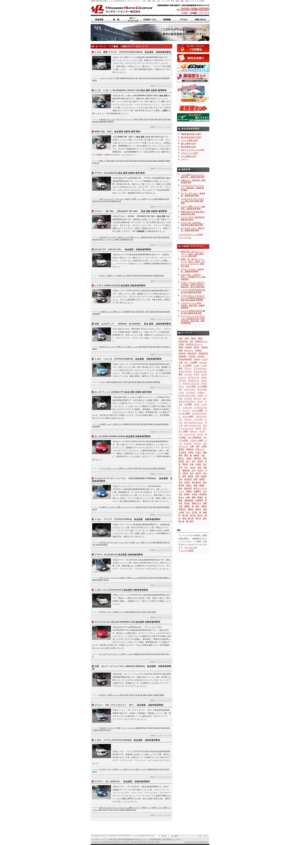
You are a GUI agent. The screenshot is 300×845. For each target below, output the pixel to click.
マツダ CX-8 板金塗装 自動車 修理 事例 (193, 218)
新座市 (135, 161)
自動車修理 (165, 78)
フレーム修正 (188, 416)
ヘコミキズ (129, 654)
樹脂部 (189, 491)
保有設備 (166, 19)
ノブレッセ (187, 407)
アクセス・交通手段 (183, 19)
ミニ (180, 434)
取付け (181, 458)
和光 (205, 458)
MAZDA (204, 347)
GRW (181, 347)
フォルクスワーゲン (128, 507)
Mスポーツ (188, 350)
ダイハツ (197, 398)
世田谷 (181, 449)
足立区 (194, 512)
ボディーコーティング (133, 19)
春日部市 (188, 479)
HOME (184, 13)
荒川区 (187, 503)
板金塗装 (99, 19)
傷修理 (196, 455)
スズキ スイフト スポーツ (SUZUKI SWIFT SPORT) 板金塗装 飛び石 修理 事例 (193, 284)
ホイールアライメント (193, 422)
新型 (184, 476)
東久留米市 (157, 728)
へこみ (101, 78)
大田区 (198, 464)
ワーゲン (197, 443)
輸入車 (96, 163)
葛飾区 (187, 506)
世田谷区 (138, 507)
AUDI (101, 199)
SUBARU (102, 119)
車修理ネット (192, 108)
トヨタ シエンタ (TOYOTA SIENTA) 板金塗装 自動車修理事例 (128, 359)
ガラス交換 (190, 386)
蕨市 (197, 506)
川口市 (144, 78)
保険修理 (123, 78)
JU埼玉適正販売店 (193, 117)
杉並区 (159, 119)
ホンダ (120, 424)
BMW (101, 161)
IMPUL (196, 347)
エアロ (196, 374)
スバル (128, 119)
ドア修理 (116, 78)
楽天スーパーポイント (107, 239)
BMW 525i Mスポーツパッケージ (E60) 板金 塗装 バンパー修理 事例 (193, 253)
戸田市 (147, 311)
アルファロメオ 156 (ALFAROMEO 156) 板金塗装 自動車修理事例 (127, 622)
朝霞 (195, 479)
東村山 (189, 485)
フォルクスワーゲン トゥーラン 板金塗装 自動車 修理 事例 (192, 187)
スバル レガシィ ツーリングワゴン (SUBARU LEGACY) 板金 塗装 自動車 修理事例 (193, 297)
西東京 (204, 506)
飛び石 (198, 518)
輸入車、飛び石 (196, 515)
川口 (186, 467)
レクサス (120, 311)
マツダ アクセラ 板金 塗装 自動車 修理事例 (192, 270)
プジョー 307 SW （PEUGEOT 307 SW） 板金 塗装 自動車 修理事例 (131, 211)
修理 (128, 78)
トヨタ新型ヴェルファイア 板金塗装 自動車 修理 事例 (193, 176)
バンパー (186, 410)
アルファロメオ (113, 654)
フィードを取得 (187, 550)
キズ (106, 78)
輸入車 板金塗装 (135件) (191, 137)
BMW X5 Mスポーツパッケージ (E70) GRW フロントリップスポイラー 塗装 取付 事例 (193, 262)
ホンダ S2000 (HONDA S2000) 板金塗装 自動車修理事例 (122, 436)
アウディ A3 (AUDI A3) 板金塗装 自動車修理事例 (119, 554)
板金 (152, 78)
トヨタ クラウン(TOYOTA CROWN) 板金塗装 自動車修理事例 (127, 740)
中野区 (140, 119)
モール (200, 434)
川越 (199, 467)
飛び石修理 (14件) (188, 147)
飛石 (205, 518)
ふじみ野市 (187, 365)
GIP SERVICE (202, 842)
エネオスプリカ (120, 119)
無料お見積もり (193, 58)
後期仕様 (186, 470)
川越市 (122, 810)
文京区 (103, 201)
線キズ (181, 497)
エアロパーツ (193, 377)
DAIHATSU (183, 341)
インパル (188, 374)
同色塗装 (197, 458)
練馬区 (117, 239)
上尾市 (99, 810)
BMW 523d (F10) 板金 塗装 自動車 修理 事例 (193, 213)
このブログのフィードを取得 (191, 234)
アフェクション (200, 368)
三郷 (197, 446)
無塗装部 (203, 494)
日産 (163, 347)
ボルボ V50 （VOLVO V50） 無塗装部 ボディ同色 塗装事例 (193, 277)
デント (200, 401)
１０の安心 (193, 48)
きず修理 (102, 424)
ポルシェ (193, 431)
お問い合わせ (203, 836)
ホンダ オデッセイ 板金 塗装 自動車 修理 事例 (192, 229)
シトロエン (190, 392)
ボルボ (124, 275)
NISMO (198, 350)
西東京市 (100, 580)
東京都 (164, 119)
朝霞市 (202, 479)
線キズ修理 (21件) (188, 143)
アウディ (112, 199)
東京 (149, 78)
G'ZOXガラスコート (194, 344)
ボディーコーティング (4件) (192, 150)
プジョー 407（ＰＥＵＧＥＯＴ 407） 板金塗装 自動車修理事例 (129, 705)
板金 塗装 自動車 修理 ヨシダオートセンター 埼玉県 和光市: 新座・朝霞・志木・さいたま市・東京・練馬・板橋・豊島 (122, 9)
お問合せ (200, 19)
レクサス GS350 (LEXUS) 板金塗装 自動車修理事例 (120, 285)
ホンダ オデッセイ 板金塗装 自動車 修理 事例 (193, 194)
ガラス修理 (202, 386)
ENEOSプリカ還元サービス (193, 93)
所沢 (192, 473)
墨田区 (185, 464)
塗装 (140, 78)
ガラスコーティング (190, 383)
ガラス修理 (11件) (188, 156)
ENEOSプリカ (201, 341)
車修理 (94, 80)
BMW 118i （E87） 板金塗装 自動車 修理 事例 (117, 131)
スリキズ (111, 728)
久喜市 (198, 452)
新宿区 (152, 311)
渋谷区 (194, 494)
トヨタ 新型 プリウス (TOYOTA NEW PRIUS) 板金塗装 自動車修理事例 (133, 52)
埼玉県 (151, 119)
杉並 (180, 482)
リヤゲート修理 (196, 440)
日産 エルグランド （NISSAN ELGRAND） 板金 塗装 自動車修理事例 (133, 323)
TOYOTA (102, 542)
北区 (116, 161)
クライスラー (189, 389)
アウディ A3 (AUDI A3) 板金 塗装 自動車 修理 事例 (120, 173)
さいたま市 (111, 237)
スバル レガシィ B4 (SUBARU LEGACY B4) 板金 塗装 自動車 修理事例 (131, 90)
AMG (181, 338)
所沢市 (198, 473)
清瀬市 (187, 494)
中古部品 (182, 452)
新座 (197, 476)
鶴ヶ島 (181, 521)
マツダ (202, 431)
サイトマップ (203, 13)
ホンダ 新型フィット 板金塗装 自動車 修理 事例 (193, 207)
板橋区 (113, 201)
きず (107, 119)
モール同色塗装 (194, 437)
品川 (188, 461)
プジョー (137, 237)
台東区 (189, 458)
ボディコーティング (192, 425)
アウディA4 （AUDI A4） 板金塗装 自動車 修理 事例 (192, 224)
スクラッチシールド (187, 395)
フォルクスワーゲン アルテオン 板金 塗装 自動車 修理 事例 (192, 201)
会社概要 (193, 13)
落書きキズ (196, 503)
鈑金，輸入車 (188, 518)
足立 (188, 512)
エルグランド (193, 380)
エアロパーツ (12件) (189, 153)
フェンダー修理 (151, 199)
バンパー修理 (141, 199)
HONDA (188, 347)
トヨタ (110, 78)
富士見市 (116, 810)
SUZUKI (191, 356)
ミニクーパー (189, 434)
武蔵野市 (197, 491)
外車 (98, 201)
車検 (116, 19)
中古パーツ (200, 449)
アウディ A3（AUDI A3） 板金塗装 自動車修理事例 (122, 781)
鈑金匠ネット (192, 78)
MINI (180, 350)
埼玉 (136, 78)
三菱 (192, 446)
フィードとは (184, 237)
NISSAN (102, 347)
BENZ (193, 338)
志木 (193, 470)
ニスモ (196, 404)
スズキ (200, 395)
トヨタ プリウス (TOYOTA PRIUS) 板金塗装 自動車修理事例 (127, 519)
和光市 (132, 78)
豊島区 (162, 695)
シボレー (201, 392)
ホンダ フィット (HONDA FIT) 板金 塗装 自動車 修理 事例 (123, 392)
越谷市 (198, 509)
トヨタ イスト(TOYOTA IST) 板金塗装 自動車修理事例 (121, 590)
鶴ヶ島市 (190, 521)
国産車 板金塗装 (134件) (191, 134)
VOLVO (102, 275)
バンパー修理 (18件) (189, 140)
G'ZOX (181, 344)
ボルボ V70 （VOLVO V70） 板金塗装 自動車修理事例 (123, 249)
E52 (191, 341)
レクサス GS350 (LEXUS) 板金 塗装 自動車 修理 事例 (193, 291)
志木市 (148, 612)
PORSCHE (203, 353)
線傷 (188, 497)
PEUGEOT (103, 237)
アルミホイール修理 (122, 199)
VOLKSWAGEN (185, 359)
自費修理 (110, 121)
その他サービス (150, 19)
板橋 (195, 485)
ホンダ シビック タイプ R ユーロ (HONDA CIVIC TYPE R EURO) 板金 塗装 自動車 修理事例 (193, 319)
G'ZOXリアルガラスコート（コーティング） (193, 68)
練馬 (155, 161)
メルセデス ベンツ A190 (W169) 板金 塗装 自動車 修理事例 (193, 305)
